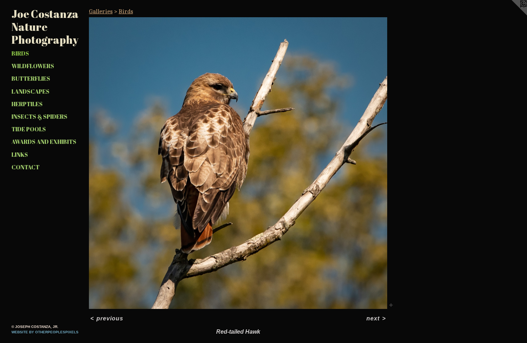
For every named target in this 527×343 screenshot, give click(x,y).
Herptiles (27, 104)
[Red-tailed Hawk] (238, 163)
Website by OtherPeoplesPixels (45, 332)
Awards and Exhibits (43, 142)
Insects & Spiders (39, 117)
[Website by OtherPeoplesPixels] (512, 14)
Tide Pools (28, 129)
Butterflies (30, 79)
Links (19, 155)
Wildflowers (32, 66)
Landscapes (30, 91)
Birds (20, 53)
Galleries (101, 11)
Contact (25, 167)
